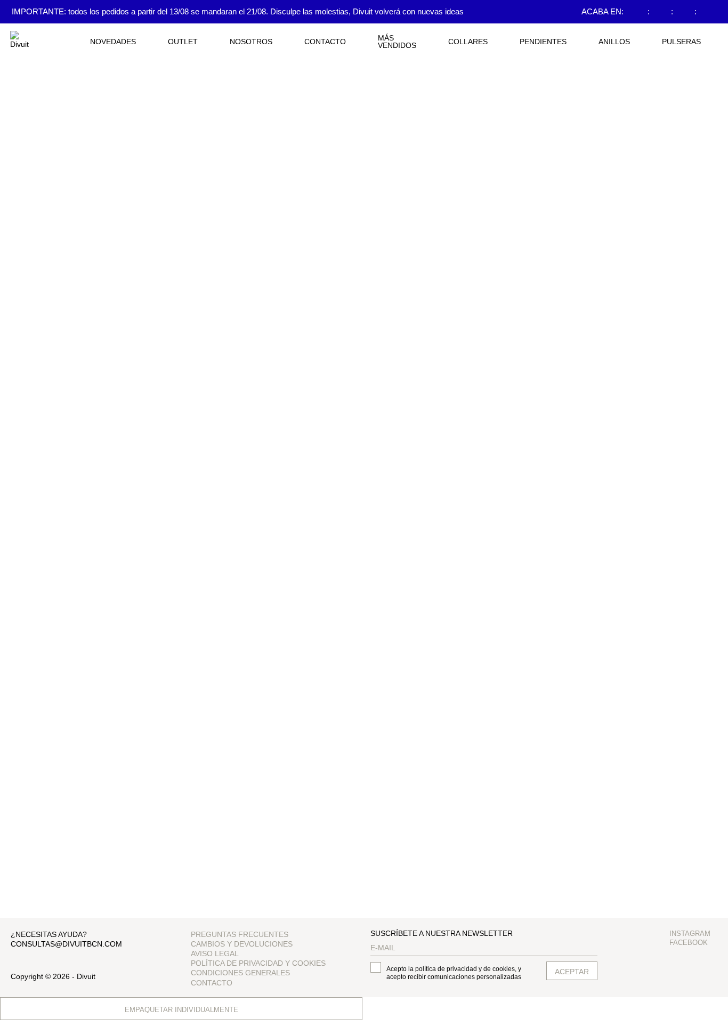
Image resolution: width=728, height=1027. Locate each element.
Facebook (688, 943)
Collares (468, 41)
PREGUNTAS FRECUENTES (239, 934)
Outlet (183, 41)
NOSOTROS (251, 41)
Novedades (113, 41)
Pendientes (543, 41)
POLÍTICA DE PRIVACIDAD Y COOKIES (258, 963)
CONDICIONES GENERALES (240, 972)
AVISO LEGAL (215, 953)
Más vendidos (397, 42)
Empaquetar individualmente (181, 1010)
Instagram (689, 934)
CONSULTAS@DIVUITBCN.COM (66, 944)
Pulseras (681, 41)
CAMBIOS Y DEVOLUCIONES (242, 944)
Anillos (614, 41)
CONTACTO (325, 41)
